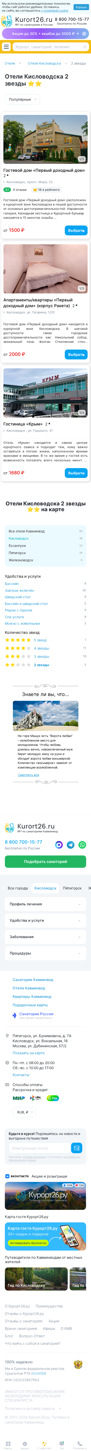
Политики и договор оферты (30, 1408)
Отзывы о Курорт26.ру (24, 1313)
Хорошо (81, 7)
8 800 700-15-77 (72, 19)
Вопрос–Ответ (32, 1336)
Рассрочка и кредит (30, 1089)
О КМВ (66, 1328)
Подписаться (76, 1148)
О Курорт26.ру (17, 1306)
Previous (9, 136)
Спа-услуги (45, 617)
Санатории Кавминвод (33, 979)
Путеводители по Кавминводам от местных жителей (43, 1259)
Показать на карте (29, 1053)
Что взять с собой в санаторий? (32, 1343)
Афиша (49, 1328)
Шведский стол (45, 597)
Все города (18, 888)
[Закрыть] (84, 34)
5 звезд (60, 640)
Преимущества (49, 1306)
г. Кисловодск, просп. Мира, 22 (28, 182)
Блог (9, 1336)
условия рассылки (33, 1156)
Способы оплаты (27, 1084)
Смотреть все (28, 775)
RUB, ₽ (22, 1112)
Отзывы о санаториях (24, 1321)
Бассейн (45, 584)
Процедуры (20, 953)
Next (80, 136)
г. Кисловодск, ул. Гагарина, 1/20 (29, 312)
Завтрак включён (45, 590)
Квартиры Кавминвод (32, 996)
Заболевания (22, 937)
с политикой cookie (54, 10)
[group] (36, 1279)
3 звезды (60, 656)
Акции (54, 1321)
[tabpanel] (45, 139)
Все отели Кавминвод (27, 531)
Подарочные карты (30, 1005)
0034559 (38, 1373)
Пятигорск (17, 553)
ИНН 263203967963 (22, 1380)
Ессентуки (17, 546)
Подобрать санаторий (45, 861)
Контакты (21, 1075)
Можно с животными (45, 623)
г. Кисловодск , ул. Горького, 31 (28, 430)
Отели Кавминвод (29, 988)
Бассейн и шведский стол (45, 604)
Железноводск (21, 560)
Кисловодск (45, 888)
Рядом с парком (45, 610)
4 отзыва (19, 190)
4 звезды (60, 648)
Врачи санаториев (21, 1328)
